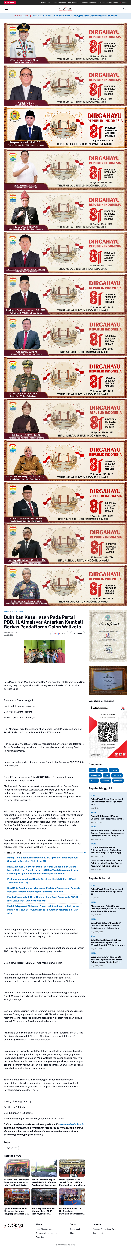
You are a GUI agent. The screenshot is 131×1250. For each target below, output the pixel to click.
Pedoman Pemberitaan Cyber (105, 1229)
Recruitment (98, 1233)
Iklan (72, 1233)
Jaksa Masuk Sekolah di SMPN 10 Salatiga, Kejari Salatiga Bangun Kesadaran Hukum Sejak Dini (107, 863)
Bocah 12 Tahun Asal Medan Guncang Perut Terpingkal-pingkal (107, 817)
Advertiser (40, 1237)
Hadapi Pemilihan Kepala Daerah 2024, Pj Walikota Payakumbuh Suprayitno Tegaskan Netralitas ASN (42, 859)
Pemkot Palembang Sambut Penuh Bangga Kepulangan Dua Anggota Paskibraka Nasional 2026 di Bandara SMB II (107, 833)
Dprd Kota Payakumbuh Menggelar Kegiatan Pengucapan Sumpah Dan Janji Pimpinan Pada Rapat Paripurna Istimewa (43, 890)
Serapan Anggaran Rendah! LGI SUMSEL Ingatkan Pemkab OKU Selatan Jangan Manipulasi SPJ (106, 959)
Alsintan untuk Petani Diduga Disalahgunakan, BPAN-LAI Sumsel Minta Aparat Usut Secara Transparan (108, 909)
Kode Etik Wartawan (44, 1229)
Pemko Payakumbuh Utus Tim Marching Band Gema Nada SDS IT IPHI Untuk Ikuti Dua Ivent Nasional (42, 899)
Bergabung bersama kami (46, 1233)
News (93, 936)
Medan (93, 812)
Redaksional (75, 1229)
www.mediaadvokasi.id (71, 1124)
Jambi (93, 795)
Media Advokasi (68, 1245)
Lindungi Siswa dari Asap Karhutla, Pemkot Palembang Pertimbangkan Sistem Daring (95, 3)
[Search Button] (124, 8)
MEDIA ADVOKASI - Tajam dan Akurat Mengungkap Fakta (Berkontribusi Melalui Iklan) (75, 16)
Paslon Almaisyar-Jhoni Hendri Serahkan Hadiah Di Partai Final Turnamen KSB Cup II (41, 881)
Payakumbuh (11, 1148)
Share (79, 634)
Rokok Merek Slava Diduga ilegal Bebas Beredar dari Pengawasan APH (107, 802)
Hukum (93, 827)
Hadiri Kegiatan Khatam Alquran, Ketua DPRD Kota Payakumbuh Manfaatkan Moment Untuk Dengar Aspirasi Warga (42, 1211)
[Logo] (13, 1225)
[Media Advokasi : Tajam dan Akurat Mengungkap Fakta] (65, 9)
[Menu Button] (6, 8)
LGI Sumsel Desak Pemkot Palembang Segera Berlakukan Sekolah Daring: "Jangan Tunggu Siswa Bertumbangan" (106, 850)
